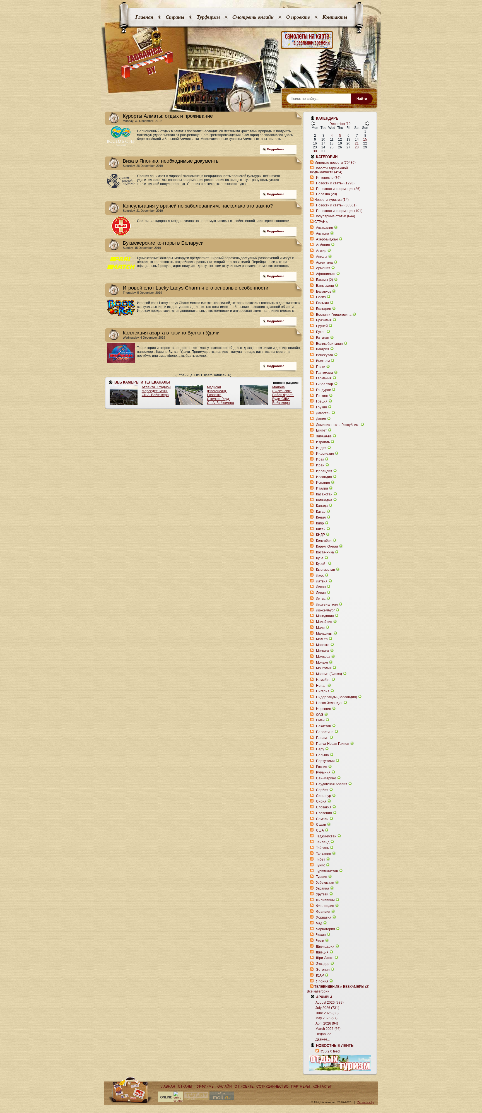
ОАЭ (319, 715)
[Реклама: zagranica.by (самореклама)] (340, 1063)
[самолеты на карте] (241, 40)
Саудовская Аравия (331, 784)
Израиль (323, 442)
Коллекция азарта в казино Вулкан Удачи (171, 333)
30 (315, 151)
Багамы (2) (324, 280)
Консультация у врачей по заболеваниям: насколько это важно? (198, 206)
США (320, 830)
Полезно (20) (326, 194)
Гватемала (324, 373)
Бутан (321, 332)
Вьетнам (323, 361)
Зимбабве (324, 436)
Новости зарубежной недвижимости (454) (329, 170)
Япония (322, 981)
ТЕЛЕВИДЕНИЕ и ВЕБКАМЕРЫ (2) (341, 987)
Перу (320, 749)
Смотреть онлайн (253, 17)
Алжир (321, 251)
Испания (323, 483)
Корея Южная (327, 546)
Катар (321, 512)
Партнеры (300, 1086)
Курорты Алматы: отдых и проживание (168, 116)
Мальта (322, 639)
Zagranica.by (365, 1102)
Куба (320, 558)
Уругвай (322, 894)
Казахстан (324, 494)
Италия (322, 488)
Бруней (322, 326)
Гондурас (323, 390)
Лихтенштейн (327, 604)
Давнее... (322, 1039)
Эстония (323, 970)
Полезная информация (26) (338, 189)
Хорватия (323, 917)
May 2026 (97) (326, 1018)
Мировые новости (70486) (335, 163)
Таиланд (322, 842)
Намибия (323, 680)
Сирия (321, 801)
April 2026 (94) (326, 1023)
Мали (320, 628)
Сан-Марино (326, 778)
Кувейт (321, 564)
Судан (321, 825)
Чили (320, 941)
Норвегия (323, 709)
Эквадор (322, 964)
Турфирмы (208, 17)
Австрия (322, 233)
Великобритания (329, 344)
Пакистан (323, 726)
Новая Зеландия (329, 703)
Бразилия (324, 320)
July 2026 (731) (327, 1008)
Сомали (322, 819)
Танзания (323, 854)
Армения (323, 268)
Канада (322, 506)
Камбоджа (324, 500)
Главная (144, 17)
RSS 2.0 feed (330, 1051)
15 (365, 139)
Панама (322, 738)
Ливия (321, 593)
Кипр (320, 523)
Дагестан (323, 413)
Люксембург (325, 610)
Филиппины (325, 900)
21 (357, 143)
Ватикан (322, 338)
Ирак (320, 459)
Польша (322, 755)
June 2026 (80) (327, 1013)
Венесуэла (324, 355)
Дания (321, 419)
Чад (319, 923)
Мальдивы (324, 633)
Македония (325, 616)
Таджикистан (326, 836)
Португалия (325, 761)
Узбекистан (325, 883)
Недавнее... (324, 1034)
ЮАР (320, 975)
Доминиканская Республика (338, 425)
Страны (175, 17)
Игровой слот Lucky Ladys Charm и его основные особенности (195, 288)
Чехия (321, 935)
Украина (322, 888)
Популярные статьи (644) (334, 216)
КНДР (320, 535)
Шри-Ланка (325, 958)
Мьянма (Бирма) (329, 674)
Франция (323, 912)
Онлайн (224, 1086)
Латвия (321, 581)
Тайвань (322, 848)
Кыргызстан (325, 570)
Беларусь (323, 291)
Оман (320, 720)
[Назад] (313, 125)
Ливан (321, 587)
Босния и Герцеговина (333, 315)
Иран (320, 465)
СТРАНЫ (321, 222)
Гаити (320, 367)
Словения (324, 813)
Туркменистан (327, 871)
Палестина (325, 732)
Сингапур (323, 796)
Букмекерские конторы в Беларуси (163, 243)
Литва (321, 599)
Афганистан (325, 274)
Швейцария (325, 946)
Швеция (322, 952)
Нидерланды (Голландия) (336, 697)
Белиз (321, 297)
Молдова (323, 657)
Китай (321, 529)
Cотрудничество (272, 1086)
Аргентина (324, 262)
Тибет (320, 859)
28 (357, 147)
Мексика (322, 651)
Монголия (324, 668)
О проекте (298, 17)
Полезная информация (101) (339, 211)
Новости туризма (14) (331, 200)
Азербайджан (327, 239)
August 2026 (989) (329, 1002)
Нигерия (322, 691)
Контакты (334, 17)
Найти (361, 99)
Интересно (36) (328, 178)
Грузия (321, 407)
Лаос (320, 575)
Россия (321, 767)
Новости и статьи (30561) (336, 205)
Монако (322, 662)
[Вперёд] (367, 125)
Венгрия (322, 349)
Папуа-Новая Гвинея (332, 744)
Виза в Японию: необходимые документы (171, 161)
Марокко (322, 645)
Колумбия (324, 541)
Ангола (321, 257)
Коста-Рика (325, 552)
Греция (321, 401)
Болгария (323, 309)
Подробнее (275, 149)
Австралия (324, 228)
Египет (321, 430)
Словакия (323, 807)
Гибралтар (324, 384)
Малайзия (324, 622)
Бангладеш (325, 286)
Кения (321, 517)
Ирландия (324, 471)
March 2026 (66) (328, 1029)
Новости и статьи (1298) (335, 183)
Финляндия (325, 906)
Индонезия (325, 454)
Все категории (318, 991)
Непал (321, 686)
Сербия (322, 790)
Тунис (320, 865)
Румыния (323, 772)
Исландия (324, 477)
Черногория (325, 929)
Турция (321, 877)
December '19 (340, 124)
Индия (321, 448)
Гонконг (322, 396)
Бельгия (322, 303)
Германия (324, 378)
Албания (323, 245)
